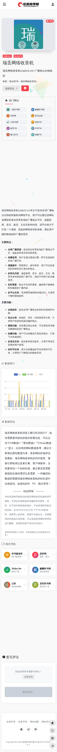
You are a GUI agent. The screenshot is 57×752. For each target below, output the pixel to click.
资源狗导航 (27, 742)
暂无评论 (12, 657)
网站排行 (46, 721)
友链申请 (10, 721)
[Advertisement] (28, 175)
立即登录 (28, 676)
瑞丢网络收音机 (28, 81)
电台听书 (18, 56)
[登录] (52, 4)
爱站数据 (28, 443)
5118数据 (13, 443)
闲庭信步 (7, 56)
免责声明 (22, 721)
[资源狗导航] (28, 4)
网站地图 (34, 721)
